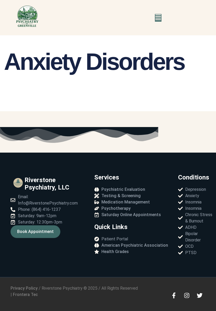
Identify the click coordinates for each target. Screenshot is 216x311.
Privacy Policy (24, 288)
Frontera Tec (26, 294)
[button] (158, 18)
